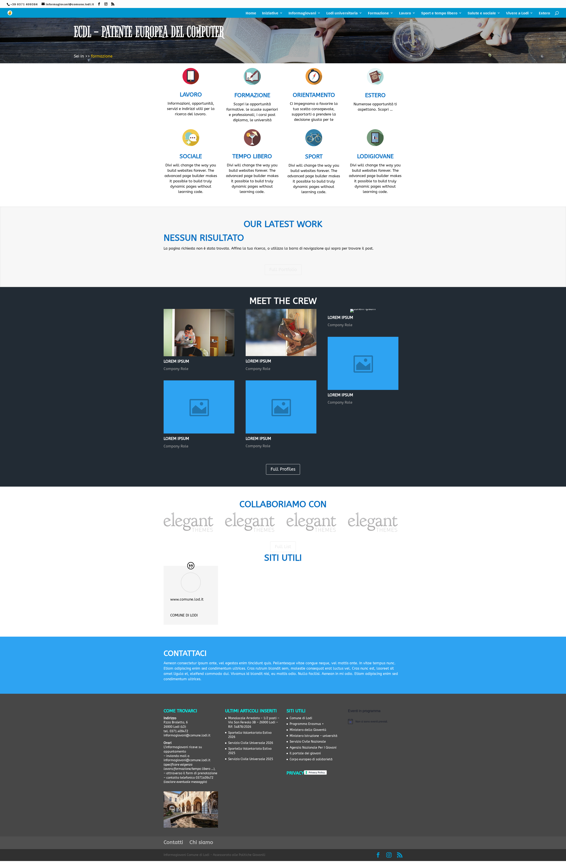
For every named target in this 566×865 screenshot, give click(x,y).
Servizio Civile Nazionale (308, 742)
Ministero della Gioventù (308, 730)
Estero (544, 14)
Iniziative (270, 14)
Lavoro (405, 14)
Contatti (173, 842)
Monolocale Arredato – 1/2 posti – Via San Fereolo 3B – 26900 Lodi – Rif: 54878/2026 (253, 722)
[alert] (375, 721)
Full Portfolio (283, 269)
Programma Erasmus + (307, 724)
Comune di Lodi (301, 718)
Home (251, 14)
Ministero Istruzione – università (313, 736)
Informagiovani (302, 14)
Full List (283, 546)
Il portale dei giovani (305, 753)
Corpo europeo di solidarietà (311, 759)
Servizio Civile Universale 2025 (250, 759)
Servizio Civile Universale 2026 (250, 743)
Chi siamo (201, 842)
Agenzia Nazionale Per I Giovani (313, 747)
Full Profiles (283, 469)
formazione (102, 56)
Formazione (378, 14)
